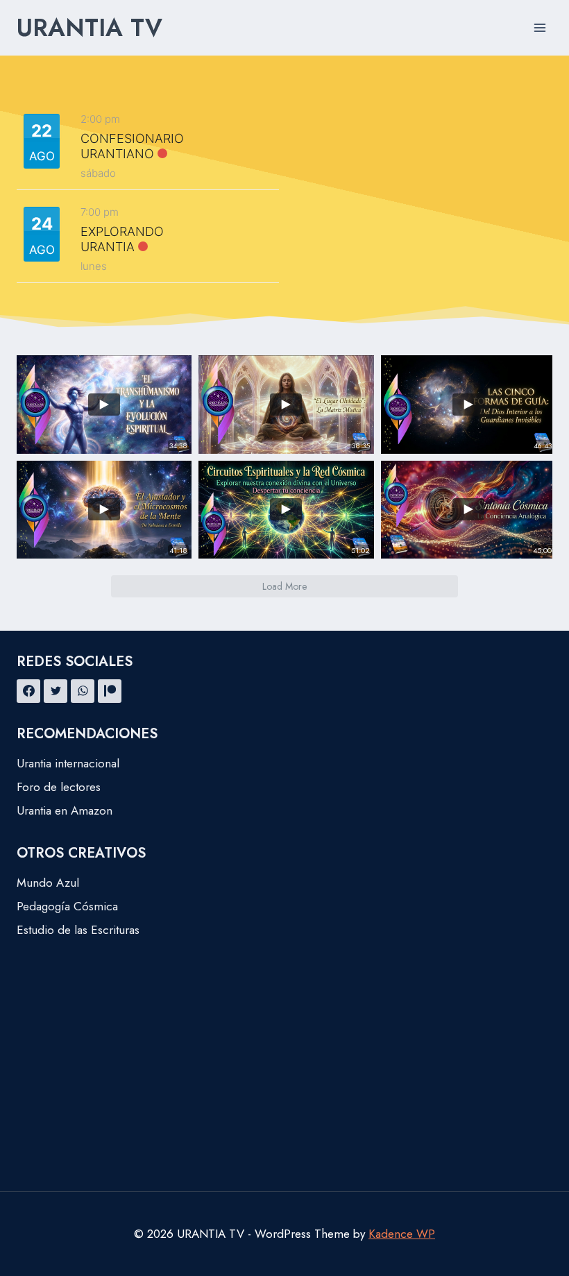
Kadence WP (401, 1233)
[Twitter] (55, 691)
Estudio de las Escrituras (78, 929)
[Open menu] (539, 27)
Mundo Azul (48, 882)
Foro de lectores (59, 787)
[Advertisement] (284, 1087)
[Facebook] (28, 691)
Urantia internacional (68, 763)
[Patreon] (109, 691)
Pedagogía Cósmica (67, 906)
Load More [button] (284, 586)
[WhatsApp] (82, 691)
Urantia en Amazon (64, 810)
